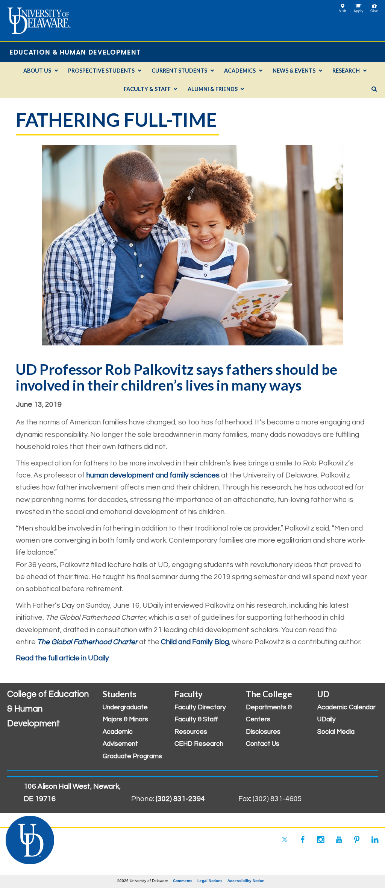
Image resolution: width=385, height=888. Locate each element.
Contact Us (262, 744)
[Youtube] (338, 839)
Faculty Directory (200, 707)
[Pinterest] (357, 839)
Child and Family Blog (195, 642)
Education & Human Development (75, 52)
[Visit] (343, 6)
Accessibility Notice (245, 881)
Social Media (336, 731)
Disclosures (263, 731)
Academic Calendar (346, 707)
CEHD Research (198, 744)
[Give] (374, 6)
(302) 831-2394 (180, 799)
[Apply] (358, 6)
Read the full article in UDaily (62, 658)
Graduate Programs (132, 756)
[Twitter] (284, 839)
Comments (182, 881)
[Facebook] (302, 839)
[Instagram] (320, 839)
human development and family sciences (153, 475)
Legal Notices (210, 881)
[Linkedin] (375, 839)
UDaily (326, 719)
